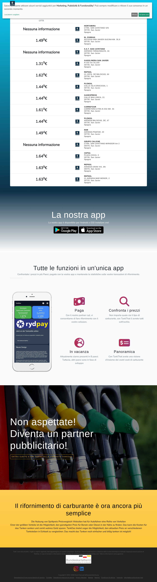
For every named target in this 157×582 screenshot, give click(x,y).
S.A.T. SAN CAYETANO (94, 49)
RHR (86, 130)
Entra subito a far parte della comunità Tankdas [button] (42, 456)
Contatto (49, 578)
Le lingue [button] (140, 3)
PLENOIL (88, 84)
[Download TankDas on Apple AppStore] (91, 230)
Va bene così (144, 14)
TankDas (20, 3)
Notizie (77, 3)
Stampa (90, 578)
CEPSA (87, 153)
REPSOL (88, 72)
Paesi (90, 3)
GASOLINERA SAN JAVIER (96, 60)
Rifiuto (134, 14)
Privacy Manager (81, 578)
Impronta (120, 578)
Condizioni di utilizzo (108, 578)
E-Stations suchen (125, 3)
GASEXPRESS (90, 95)
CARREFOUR (90, 107)
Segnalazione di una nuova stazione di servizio (29, 578)
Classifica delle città (104, 3)
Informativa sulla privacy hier (133, 578)
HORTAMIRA (90, 26)
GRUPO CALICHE (92, 141)
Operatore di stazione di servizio (63, 578)
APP (84, 3)
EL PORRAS (89, 37)
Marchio (97, 578)
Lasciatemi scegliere (11, 14)
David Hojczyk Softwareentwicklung (87, 575)
